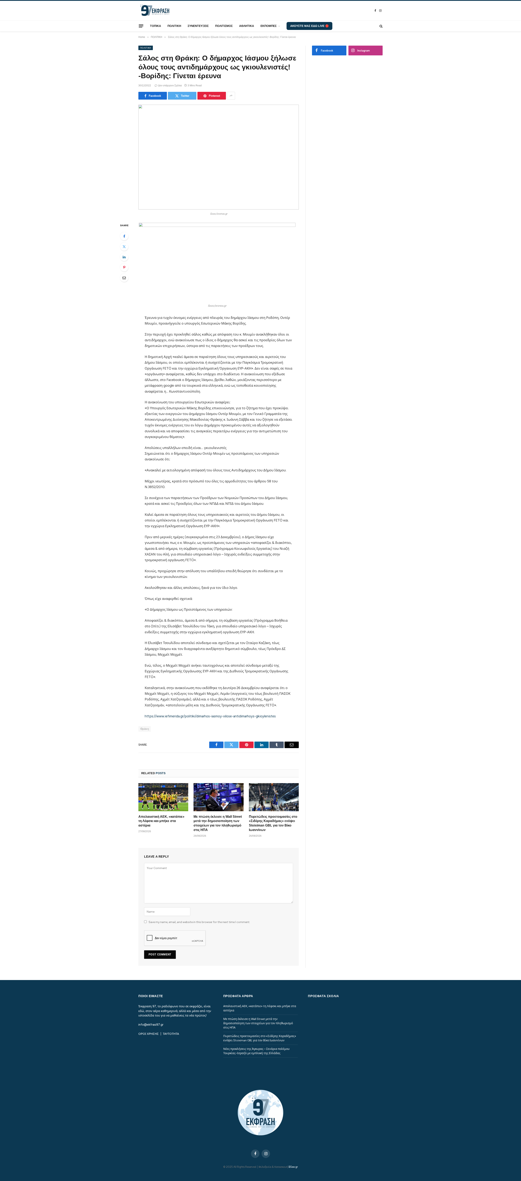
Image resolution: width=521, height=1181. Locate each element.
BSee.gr (293, 1166)
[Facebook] (124, 236)
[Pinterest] (124, 267)
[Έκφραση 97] (154, 10)
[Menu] (141, 26)
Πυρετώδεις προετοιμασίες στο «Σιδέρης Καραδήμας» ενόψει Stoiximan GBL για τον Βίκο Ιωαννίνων (273, 823)
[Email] (124, 278)
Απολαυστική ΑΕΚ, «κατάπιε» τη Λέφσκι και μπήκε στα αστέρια (161, 821)
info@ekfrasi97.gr (150, 1024)
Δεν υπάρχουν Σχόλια (170, 85)
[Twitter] (124, 247)
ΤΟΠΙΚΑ (155, 25)
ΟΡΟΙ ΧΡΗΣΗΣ (149, 1034)
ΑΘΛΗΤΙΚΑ (246, 25)
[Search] (381, 26)
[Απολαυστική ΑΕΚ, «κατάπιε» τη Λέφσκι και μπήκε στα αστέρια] (163, 797)
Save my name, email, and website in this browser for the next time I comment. (199, 922)
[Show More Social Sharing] (231, 96)
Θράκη (144, 728)
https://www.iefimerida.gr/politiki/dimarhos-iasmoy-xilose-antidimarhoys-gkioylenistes (210, 716)
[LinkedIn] (124, 257)
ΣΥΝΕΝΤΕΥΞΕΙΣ (198, 25)
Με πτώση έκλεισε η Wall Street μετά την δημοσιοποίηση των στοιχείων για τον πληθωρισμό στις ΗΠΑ (218, 823)
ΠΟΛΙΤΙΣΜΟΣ (224, 25)
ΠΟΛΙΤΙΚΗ (174, 25)
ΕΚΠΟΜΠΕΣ (268, 25)
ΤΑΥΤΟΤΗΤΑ (171, 1034)
